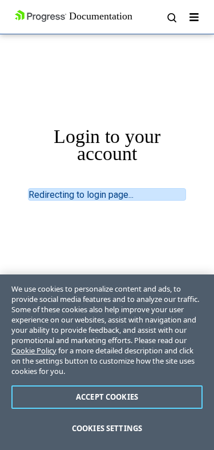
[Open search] (171, 17)
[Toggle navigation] (194, 17)
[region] (107, 362)
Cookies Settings (107, 428)
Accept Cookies (107, 397)
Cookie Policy (33, 350)
